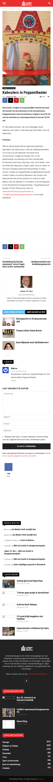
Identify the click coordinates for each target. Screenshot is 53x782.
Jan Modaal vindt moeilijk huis (23, 529)
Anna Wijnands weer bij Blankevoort (32, 342)
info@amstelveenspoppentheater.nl (18, 194)
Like (8, 464)
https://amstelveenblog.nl (26, 295)
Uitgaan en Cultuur (15, 9)
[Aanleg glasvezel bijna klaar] (8, 584)
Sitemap (41, 779)
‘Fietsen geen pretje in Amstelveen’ (33, 592)
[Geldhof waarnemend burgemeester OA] (8, 712)
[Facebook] (4, 100)
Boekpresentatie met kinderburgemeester (41, 263)
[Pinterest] (16, 100)
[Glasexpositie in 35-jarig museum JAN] (8, 321)
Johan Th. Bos (11, 97)
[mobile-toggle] (4, 3)
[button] (49, 3)
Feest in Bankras (27, 540)
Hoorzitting (22, 721)
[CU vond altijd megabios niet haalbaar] (8, 619)
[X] (10, 100)
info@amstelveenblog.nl (37, 674)
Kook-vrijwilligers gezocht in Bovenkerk (29, 564)
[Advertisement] (26, 218)
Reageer (13, 380)
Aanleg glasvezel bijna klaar (30, 580)
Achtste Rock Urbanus (27, 604)
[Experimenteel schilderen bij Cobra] (8, 631)
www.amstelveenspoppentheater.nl (17, 191)
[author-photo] (26, 288)
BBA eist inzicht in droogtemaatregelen (29, 545)
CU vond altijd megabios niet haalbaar (30, 617)
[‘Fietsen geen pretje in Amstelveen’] (8, 595)
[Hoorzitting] (8, 724)
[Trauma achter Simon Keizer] (8, 333)
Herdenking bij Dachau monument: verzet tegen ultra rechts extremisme (13, 264)
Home (4, 9)
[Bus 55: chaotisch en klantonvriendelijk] (8, 700)
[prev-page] (4, 354)
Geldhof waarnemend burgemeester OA (33, 710)
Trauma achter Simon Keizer (29, 330)
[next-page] (7, 354)
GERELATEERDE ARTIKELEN (14, 312)
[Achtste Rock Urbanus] (8, 607)
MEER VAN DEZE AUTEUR (36, 312)
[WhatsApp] (21, 100)
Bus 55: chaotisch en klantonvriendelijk (26, 698)
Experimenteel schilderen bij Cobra (33, 628)
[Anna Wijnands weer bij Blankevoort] (8, 345)
